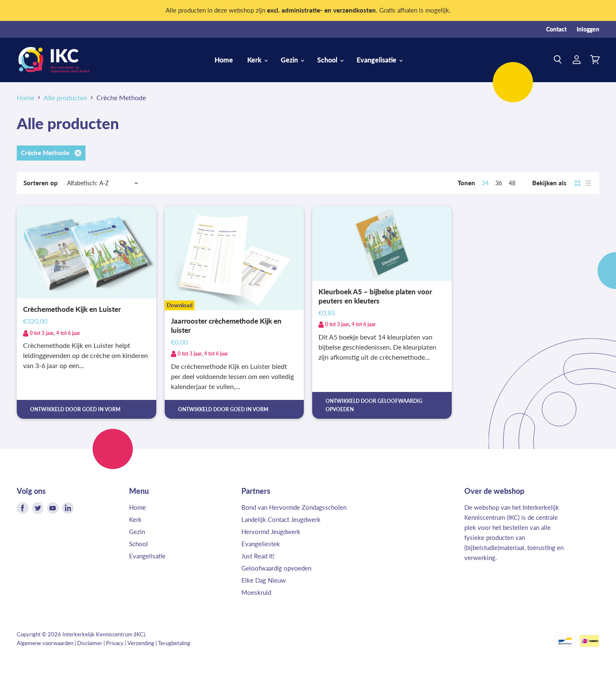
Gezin (290, 60)
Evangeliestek (260, 543)
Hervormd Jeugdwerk (270, 531)
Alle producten (65, 97)
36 (498, 183)
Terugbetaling (174, 643)
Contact (556, 29)
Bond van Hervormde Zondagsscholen (294, 507)
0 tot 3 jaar (42, 333)
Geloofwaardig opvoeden (276, 568)
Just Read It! (257, 556)
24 (485, 183)
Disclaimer (89, 643)
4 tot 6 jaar (68, 333)
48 (512, 183)
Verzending (140, 643)
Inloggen (588, 29)
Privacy (115, 643)
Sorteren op (40, 183)
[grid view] (577, 183)
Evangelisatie (377, 60)
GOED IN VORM (101, 409)
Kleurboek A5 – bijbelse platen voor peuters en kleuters (375, 296)
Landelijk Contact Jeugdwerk (281, 519)
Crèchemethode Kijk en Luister (72, 309)
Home (224, 60)
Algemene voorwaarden (45, 643)
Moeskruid (256, 592)
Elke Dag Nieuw (263, 580)
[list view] (588, 183)
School (328, 60)
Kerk (255, 60)
